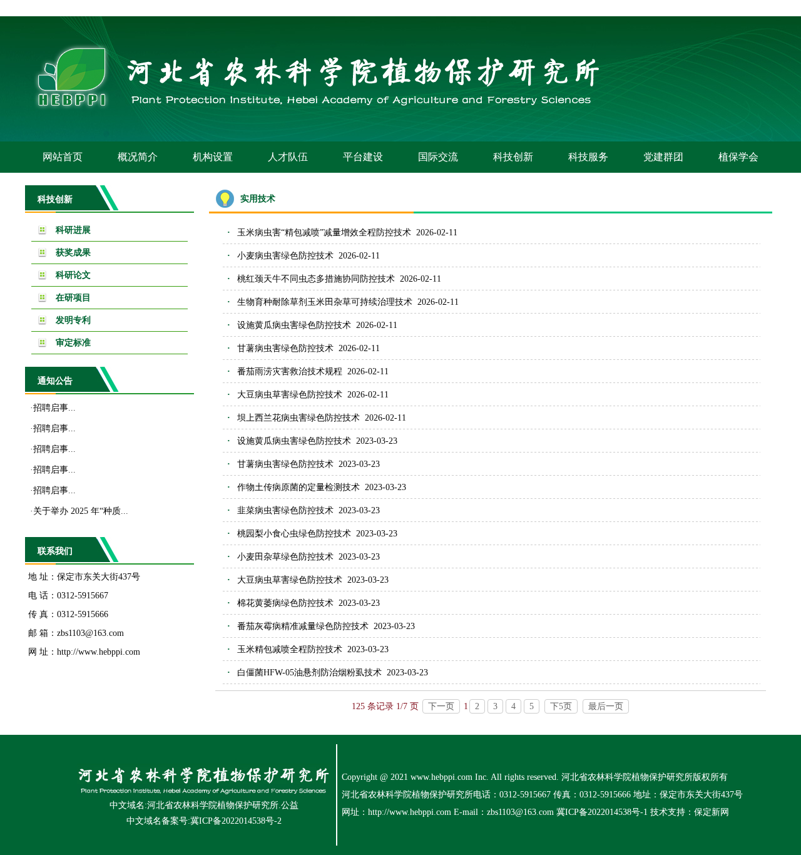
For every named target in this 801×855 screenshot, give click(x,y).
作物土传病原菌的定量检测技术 (298, 487)
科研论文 (73, 275)
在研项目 (73, 297)
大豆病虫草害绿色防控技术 (289, 394)
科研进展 (73, 230)
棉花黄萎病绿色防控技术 (285, 603)
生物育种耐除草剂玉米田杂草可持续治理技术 (324, 302)
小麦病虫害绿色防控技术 (285, 255)
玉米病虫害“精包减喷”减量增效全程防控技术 (324, 232)
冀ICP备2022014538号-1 (602, 812)
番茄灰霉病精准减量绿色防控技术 (303, 626)
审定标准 (73, 342)
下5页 (561, 706)
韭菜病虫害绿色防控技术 (285, 510)
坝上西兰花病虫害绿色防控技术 (298, 417)
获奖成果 (73, 252)
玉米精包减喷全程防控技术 (289, 649)
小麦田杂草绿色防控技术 (285, 556)
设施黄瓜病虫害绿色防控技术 (294, 325)
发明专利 (73, 320)
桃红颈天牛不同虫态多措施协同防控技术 (316, 279)
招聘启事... (54, 407)
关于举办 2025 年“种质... (80, 511)
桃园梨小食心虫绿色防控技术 (294, 533)
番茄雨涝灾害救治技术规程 (289, 371)
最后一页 (605, 706)
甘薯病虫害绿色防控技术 (285, 348)
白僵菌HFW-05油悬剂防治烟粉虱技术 (309, 672)
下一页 (441, 706)
